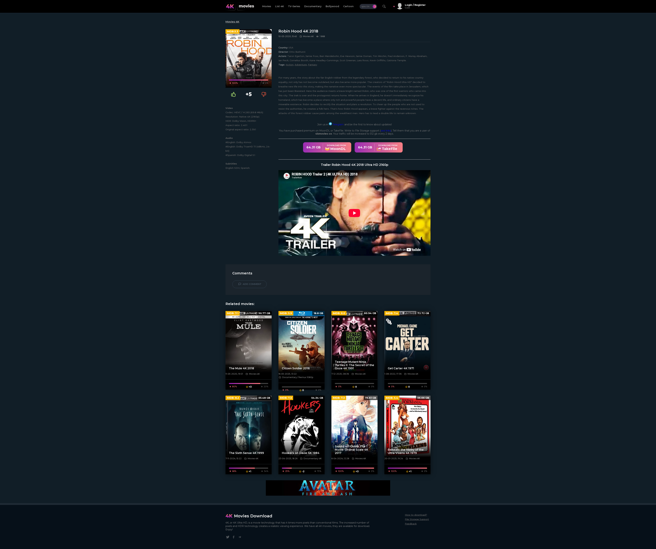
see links (386, 130)
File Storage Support (417, 519)
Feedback (411, 523)
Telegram (338, 124)
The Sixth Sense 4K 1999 (246, 453)
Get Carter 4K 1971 (401, 368)
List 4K (279, 6)
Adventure (301, 64)
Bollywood (332, 6)
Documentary (313, 6)
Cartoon (348, 6)
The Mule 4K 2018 (241, 368)
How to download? (416, 514)
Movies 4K (232, 21)
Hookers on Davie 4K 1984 (300, 453)
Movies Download (253, 515)
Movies (266, 6)
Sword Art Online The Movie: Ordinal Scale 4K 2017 (351, 450)
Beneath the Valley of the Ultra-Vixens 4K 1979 (406, 451)
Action (289, 64)
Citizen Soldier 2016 (296, 368)
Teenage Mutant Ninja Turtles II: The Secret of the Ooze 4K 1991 (354, 365)
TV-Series (294, 6)
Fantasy (312, 64)
